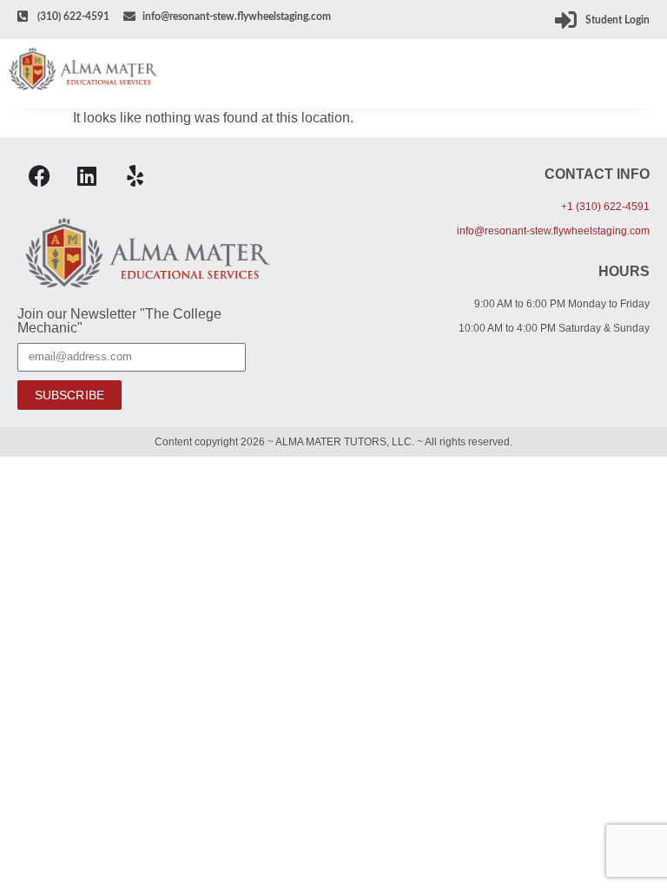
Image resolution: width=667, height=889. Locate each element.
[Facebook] (39, 176)
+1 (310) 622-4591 (605, 207)
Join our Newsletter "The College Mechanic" (119, 321)
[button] (646, 73)
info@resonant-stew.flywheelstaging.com (553, 231)
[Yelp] (134, 176)
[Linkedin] (87, 176)
